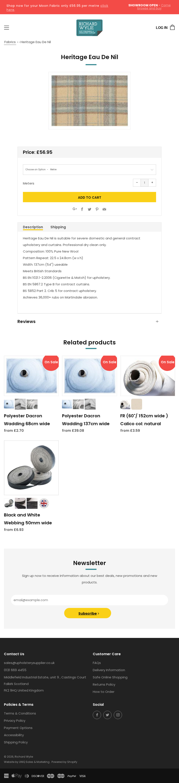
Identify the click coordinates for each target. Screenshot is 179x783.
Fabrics (10, 42)
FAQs (97, 662)
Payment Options (18, 727)
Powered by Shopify (64, 762)
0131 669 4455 (15, 670)
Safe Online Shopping (110, 677)
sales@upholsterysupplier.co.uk (29, 662)
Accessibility (14, 735)
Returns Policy (104, 684)
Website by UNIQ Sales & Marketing (27, 762)
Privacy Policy (14, 720)
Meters (28, 183)
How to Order (103, 691)
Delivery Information (109, 670)
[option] (89, 101)
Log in (162, 28)
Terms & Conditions (20, 713)
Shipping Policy (16, 742)
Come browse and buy (154, 7)
